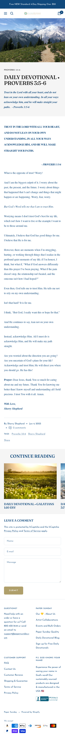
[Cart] (59, 13)
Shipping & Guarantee (16, 681)
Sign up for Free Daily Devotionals (47, 646)
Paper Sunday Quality (47, 632)
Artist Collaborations (47, 620)
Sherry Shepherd (36, 434)
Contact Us (10, 669)
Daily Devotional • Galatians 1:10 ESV (29, 506)
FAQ (6, 663)
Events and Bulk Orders (48, 626)
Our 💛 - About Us (45, 614)
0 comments (19, 427)
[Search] (11, 13)
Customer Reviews (13, 675)
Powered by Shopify (31, 712)
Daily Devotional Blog (47, 638)
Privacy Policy (11, 531)
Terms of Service (32, 531)
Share (7, 440)
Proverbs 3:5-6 (12, 70)
